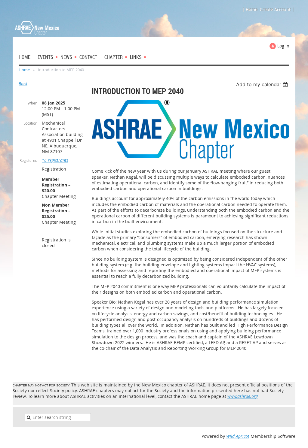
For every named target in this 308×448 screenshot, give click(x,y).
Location (30, 123)
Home (24, 69)
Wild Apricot (237, 436)
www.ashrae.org (242, 396)
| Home (249, 9)
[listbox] (262, 84)
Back (23, 83)
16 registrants (55, 160)
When (32, 103)
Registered (28, 160)
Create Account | (277, 9)
